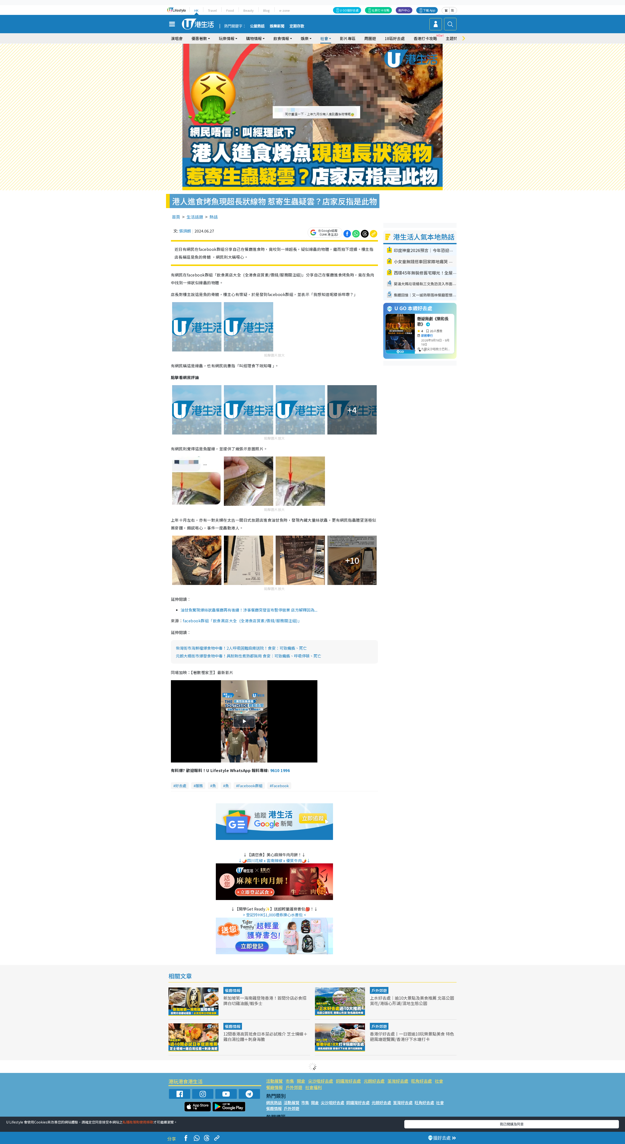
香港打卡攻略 (425, 38)
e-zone (284, 10)
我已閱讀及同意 (512, 1124)
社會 (439, 1081)
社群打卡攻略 (380, 10)
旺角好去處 (421, 1081)
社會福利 (313, 1087)
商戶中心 (404, 10)
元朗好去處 (374, 1081)
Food (230, 10)
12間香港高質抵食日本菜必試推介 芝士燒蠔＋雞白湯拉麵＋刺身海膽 (265, 1036)
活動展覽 (274, 1081)
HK (196, 10)
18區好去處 (395, 38)
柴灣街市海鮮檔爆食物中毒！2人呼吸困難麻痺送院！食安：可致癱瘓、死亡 (241, 648)
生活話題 (195, 217)
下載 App (429, 10)
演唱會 (177, 38)
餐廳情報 (232, 990)
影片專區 (347, 38)
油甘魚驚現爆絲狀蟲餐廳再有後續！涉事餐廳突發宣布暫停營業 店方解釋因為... (249, 610)
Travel (212, 10)
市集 (290, 1081)
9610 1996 (280, 770)
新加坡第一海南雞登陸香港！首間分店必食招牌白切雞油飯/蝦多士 (264, 1000)
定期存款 (297, 26)
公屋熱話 (257, 26)
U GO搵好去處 (349, 10)
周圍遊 (370, 38)
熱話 (213, 217)
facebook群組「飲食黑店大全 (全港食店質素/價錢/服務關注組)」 (242, 621)
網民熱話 (274, 1102)
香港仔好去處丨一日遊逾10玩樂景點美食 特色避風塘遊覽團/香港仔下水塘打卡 (412, 1036)
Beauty (248, 10)
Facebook (280, 785)
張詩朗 (185, 231)
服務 (199, 785)
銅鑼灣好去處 (348, 1081)
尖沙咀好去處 (320, 1081)
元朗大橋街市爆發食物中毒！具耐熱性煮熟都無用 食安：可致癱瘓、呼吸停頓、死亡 (248, 656)
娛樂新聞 (277, 26)
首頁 (176, 217)
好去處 (180, 785)
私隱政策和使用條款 (138, 1122)
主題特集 (453, 38)
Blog (266, 10)
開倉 (301, 1081)
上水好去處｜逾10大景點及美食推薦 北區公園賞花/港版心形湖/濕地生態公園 (412, 1000)
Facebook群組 (250, 785)
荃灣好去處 (397, 1081)
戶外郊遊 (379, 990)
